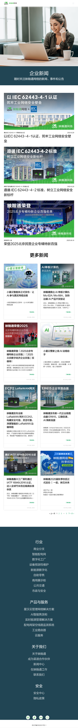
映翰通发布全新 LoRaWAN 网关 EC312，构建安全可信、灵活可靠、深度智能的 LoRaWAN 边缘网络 (20, 420)
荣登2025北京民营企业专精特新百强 (30, 244)
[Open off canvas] (73, 3)
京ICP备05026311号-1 (39, 725)
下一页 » (71, 513)
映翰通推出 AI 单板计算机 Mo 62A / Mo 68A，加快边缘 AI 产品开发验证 (56, 295)
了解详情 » (32, 312)
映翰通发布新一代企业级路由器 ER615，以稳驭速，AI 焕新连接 (57, 417)
